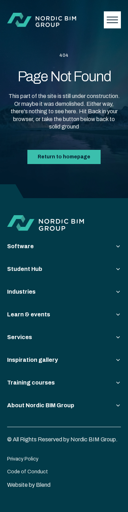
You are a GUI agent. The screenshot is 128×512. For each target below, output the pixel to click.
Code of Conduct (27, 471)
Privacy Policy (22, 459)
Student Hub (24, 269)
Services (19, 337)
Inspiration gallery (32, 360)
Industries (21, 292)
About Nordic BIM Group (40, 405)
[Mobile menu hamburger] (112, 19)
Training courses (31, 383)
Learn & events (28, 314)
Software (20, 246)
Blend (43, 485)
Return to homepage (64, 156)
